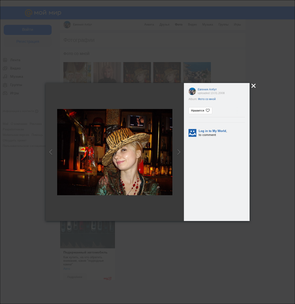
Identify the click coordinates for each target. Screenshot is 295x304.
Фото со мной (207, 99)
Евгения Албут (207, 89)
